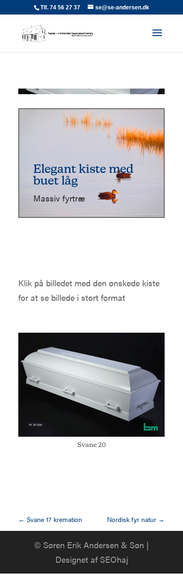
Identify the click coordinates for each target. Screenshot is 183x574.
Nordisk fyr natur (136, 519)
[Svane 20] (91, 436)
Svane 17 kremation (50, 519)
